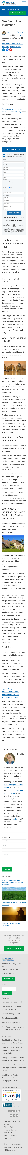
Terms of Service (10, 1130)
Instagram (14, 1115)
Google (11, 1115)
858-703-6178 (9, 973)
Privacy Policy (9, 1127)
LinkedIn (9, 1111)
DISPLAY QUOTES (14, 213)
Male (6, 182)
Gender (5, 179)
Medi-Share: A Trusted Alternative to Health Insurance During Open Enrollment (13, 1078)
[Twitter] (7, 50)
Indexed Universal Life (10, 695)
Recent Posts (7, 689)
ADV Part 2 (17, 1121)
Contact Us (8, 979)
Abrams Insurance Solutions (12, 44)
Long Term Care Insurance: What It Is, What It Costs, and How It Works (13, 1050)
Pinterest (15, 1111)
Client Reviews (15, 47)
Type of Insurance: (7, 165)
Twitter (17, 1115)
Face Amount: (6, 195)
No (10, 187)
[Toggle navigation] (24, 3)
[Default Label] (11, 50)
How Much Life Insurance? (12, 1002)
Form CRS (7, 1121)
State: (4, 159)
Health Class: (6, 190)
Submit (7, 869)
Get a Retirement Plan (10, 1018)
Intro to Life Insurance (10, 692)
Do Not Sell (8, 1133)
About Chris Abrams (15, 32)
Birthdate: (5, 169)
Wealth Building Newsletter (12, 1022)
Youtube (19, 1111)
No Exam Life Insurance (11, 697)
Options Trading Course (11, 1014)
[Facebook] (3, 50)
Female (11, 182)
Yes (5, 187)
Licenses (5, 47)
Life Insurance (20, 35)
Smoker (5, 185)
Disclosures (8, 1124)
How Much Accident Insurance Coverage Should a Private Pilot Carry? (14, 1068)
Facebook (12, 1111)
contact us (16, 819)
